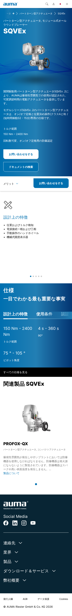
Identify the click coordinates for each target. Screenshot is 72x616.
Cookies (63, 599)
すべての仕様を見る (15, 372)
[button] (30, 276)
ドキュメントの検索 (21, 166)
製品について (11, 473)
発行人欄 (8, 599)
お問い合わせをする (21, 154)
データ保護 (43, 599)
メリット (8, 183)
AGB (25, 599)
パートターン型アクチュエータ (36, 13)
